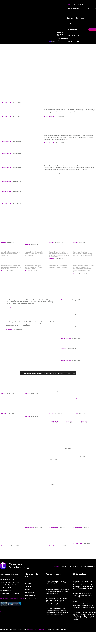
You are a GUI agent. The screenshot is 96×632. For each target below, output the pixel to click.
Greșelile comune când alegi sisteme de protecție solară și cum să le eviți (59, 521)
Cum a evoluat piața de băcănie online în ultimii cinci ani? (83, 538)
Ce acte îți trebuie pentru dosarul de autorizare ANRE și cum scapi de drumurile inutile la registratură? (59, 254)
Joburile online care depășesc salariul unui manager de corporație (10, 253)
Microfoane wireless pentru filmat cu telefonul (26, 294)
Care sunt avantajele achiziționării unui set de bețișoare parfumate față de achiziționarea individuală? (86, 482)
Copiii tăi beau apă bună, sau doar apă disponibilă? (9, 408)
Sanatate (63, 348)
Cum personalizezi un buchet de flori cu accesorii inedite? (56, 411)
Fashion (51, 391)
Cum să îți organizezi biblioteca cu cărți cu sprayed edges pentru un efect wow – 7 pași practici (83, 390)
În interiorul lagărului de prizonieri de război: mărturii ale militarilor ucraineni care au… (69, 127)
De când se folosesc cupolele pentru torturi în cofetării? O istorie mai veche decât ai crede (35, 540)
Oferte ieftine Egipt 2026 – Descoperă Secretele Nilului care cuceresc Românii (86, 442)
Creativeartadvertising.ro (37, 629)
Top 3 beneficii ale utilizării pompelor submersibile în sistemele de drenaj (58, 539)
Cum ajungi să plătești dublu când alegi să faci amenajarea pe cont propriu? (11, 539)
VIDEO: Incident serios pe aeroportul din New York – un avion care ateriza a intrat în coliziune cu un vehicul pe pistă (83, 604)
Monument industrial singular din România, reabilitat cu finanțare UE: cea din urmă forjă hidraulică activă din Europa (20, 200)
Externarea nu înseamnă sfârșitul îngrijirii (33, 387)
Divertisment (54, 421)
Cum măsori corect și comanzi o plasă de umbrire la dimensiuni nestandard (34, 521)
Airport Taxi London (7, 612)
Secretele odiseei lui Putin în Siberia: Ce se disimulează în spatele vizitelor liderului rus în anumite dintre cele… (19, 125)
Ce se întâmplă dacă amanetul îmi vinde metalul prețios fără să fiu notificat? (11, 267)
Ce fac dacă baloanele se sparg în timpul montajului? (56, 474)
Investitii (27, 244)
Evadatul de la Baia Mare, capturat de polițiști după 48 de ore (67, 101)
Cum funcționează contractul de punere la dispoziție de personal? (59, 237)
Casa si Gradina (5, 523)
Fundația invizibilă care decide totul (11, 518)
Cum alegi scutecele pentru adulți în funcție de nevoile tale (71, 438)
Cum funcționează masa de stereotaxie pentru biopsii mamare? (75, 345)
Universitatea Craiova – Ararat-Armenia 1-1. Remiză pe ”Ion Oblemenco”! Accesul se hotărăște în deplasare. (69, 156)
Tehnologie (8, 307)
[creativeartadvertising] (52, 41)
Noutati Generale (6, 102)
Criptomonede (10, 620)
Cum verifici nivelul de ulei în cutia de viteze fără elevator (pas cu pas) (34, 253)
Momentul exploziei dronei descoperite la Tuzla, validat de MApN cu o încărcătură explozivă (18, 149)
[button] (89, 8)
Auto (26, 257)
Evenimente (84, 421)
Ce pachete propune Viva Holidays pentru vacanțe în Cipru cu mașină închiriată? (56, 443)
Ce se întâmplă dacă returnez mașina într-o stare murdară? (58, 266)
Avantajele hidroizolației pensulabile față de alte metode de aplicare (83, 521)
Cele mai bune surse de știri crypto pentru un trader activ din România (35, 238)
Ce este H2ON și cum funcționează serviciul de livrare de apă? (11, 237)
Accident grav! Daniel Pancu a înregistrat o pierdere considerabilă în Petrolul (19, 188)
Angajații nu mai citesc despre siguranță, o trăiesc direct (27, 316)
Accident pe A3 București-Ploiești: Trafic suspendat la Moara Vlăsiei (82, 595)
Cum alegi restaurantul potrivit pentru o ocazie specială (86, 412)
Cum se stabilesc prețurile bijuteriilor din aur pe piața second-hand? (33, 267)
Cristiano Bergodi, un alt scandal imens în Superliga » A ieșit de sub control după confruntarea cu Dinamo (18, 137)
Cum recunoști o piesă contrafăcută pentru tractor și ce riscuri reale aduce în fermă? (83, 253)
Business (3, 242)
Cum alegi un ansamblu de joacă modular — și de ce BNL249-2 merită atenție (71, 409)
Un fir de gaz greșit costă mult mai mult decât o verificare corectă (34, 409)
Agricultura (76, 257)
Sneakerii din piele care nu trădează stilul (59, 386)
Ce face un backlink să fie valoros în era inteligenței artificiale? (83, 237)
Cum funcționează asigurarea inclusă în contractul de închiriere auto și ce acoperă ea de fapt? (71, 482)
